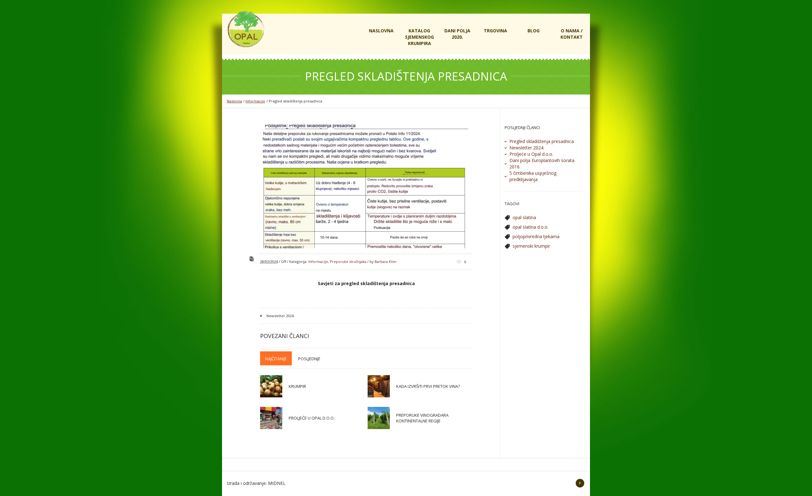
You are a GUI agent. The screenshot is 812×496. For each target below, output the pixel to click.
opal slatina (524, 217)
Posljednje (309, 359)
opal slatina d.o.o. (530, 227)
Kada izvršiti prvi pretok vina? (428, 386)
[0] (459, 262)
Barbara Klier (386, 261)
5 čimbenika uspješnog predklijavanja (532, 176)
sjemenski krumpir (531, 246)
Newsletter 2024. (280, 315)
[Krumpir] (271, 386)
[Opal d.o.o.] (246, 29)
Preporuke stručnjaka (348, 261)
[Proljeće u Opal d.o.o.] (271, 418)
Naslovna (234, 101)
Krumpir (297, 386)
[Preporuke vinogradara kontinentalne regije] (379, 418)
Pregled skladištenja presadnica (541, 141)
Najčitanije (276, 359)
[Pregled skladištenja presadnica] (366, 186)
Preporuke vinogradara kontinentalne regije (422, 418)
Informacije (255, 101)
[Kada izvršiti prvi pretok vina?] (379, 386)
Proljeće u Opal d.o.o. (312, 418)
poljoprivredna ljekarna (536, 236)
